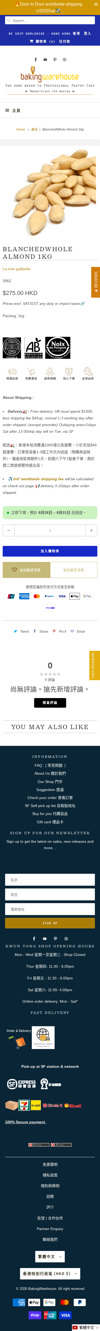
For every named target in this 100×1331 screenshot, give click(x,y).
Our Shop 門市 (50, 781)
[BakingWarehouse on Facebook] (35, 60)
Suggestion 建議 (50, 789)
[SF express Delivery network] (11, 1109)
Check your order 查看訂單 (50, 798)
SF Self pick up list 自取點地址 (50, 806)
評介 (50, 1207)
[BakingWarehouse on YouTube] (45, 60)
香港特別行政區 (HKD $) (47, 1273)
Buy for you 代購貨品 (50, 814)
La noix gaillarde (16, 269)
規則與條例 (50, 1186)
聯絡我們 (50, 1239)
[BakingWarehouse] (50, 82)
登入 (87, 33)
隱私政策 (50, 1175)
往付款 (64, 41)
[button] (86, 1327)
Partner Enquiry (50, 1229)
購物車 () (44, 41)
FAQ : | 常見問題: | (50, 765)
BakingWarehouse (42, 1289)
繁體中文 (47, 1256)
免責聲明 (50, 1164)
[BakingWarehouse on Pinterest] (54, 60)
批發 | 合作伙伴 (50, 1218)
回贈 (50, 1196)
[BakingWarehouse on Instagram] (64, 60)
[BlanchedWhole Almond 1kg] (50, 192)
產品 (34, 129)
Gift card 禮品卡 (50, 822)
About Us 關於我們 (50, 773)
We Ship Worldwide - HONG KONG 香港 (44, 33)
